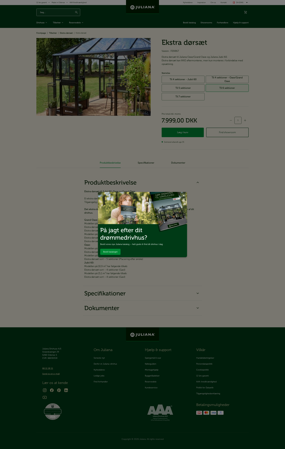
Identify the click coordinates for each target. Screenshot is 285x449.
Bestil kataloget (110, 252)
